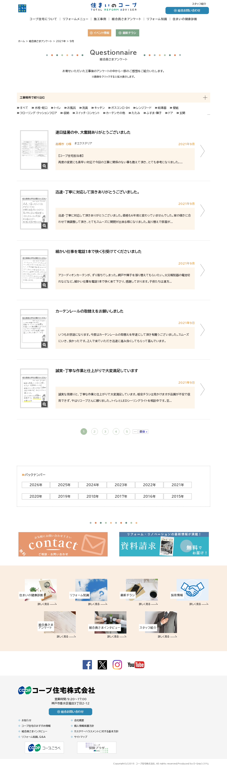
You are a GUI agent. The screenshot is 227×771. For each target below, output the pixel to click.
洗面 (85, 107)
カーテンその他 (115, 113)
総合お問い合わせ (189, 10)
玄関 (182, 113)
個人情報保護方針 (84, 726)
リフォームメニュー (75, 19)
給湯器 (162, 107)
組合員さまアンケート (126, 19)
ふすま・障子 (154, 113)
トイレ (57, 107)
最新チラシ (129, 32)
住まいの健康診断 (185, 19)
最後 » (143, 431)
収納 (66, 113)
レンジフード (143, 107)
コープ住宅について (43, 19)
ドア (170, 113)
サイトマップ (80, 737)
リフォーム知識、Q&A (34, 737)
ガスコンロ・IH (120, 107)
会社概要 (79, 720)
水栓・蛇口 (41, 107)
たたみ (136, 113)
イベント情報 (101, 32)
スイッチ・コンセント (88, 113)
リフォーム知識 (157, 19)
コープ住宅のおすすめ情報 (36, 726)
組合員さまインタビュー (34, 731)
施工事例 (100, 19)
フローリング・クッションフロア (38, 113)
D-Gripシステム (201, 763)
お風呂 (71, 107)
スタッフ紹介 (199, 4)
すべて (24, 107)
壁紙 (176, 107)
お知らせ (26, 720)
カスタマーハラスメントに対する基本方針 (96, 731)
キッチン (99, 107)
